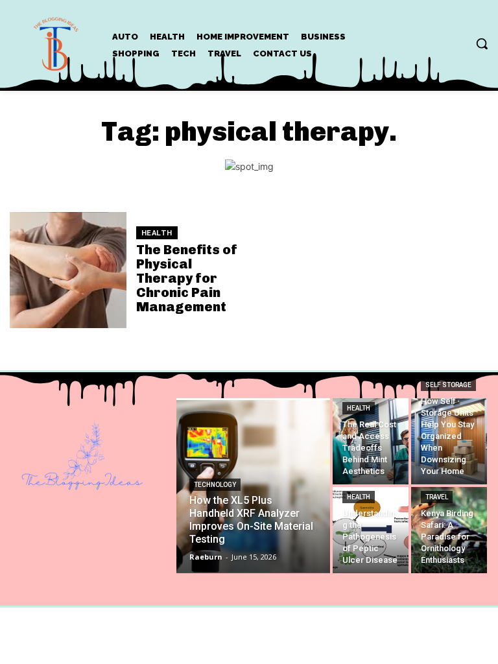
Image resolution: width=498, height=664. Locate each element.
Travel (436, 497)
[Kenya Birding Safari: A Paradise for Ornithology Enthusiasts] (449, 530)
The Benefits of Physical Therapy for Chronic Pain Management (186, 278)
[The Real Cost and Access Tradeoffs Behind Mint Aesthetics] (371, 441)
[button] (481, 43)
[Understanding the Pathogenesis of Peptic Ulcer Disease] (371, 530)
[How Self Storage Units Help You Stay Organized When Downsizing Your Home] (449, 441)
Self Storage (448, 384)
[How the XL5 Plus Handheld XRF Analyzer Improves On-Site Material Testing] (253, 485)
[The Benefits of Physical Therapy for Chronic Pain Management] (68, 270)
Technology (215, 484)
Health (156, 233)
